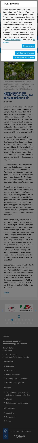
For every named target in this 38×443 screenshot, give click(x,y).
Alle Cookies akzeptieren (24, 57)
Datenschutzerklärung (13, 39)
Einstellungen (28, 46)
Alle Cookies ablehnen (25, 53)
